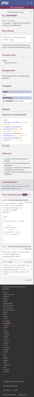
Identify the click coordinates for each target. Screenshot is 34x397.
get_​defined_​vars (8, 305)
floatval (5, 301)
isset (4, 354)
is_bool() (7, 172)
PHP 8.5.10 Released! (17, 7)
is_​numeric (6, 341)
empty (5, 299)
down (6, 200)
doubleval (6, 296)
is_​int (4, 330)
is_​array (5, 316)
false (27, 76)
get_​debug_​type (7, 303)
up (3, 200)
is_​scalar (5, 349)
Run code (6, 146)
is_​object (6, 343)
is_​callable (6, 321)
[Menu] (31, 3)
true (9, 76)
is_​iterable (6, 334)
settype (5, 360)
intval (5, 314)
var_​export (6, 371)
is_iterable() (8, 168)
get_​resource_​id (8, 307)
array (4, 47)
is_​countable (7, 323)
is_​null (5, 338)
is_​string (5, 352)
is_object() (7, 163)
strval (5, 363)
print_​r (5, 356)
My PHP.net (7, 390)
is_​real (5, 345)
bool (12, 39)
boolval (5, 292)
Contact (15, 390)
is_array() (7, 159)
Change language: (13, 12)
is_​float (5, 327)
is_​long (5, 336)
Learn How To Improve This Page (12, 186)
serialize (5, 358)
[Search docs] (28, 3)
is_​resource (6, 347)
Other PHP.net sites (9, 395)
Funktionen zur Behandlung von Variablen (14, 288)
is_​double (6, 325)
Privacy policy (22, 395)
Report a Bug (16, 188)
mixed (23, 37)
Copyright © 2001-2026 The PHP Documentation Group (13, 384)
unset (5, 367)
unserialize (6, 365)
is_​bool (5, 319)
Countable (27, 47)
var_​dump (6, 369)
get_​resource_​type (8, 310)
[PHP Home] (5, 3)
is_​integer (6, 332)
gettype (5, 312)
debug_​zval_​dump (8, 294)
